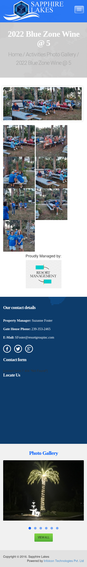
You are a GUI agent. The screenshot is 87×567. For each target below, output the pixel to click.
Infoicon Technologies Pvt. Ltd (64, 561)
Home (15, 54)
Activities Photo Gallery (51, 54)
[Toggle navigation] (79, 9)
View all (43, 537)
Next (78, 103)
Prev (8, 103)
